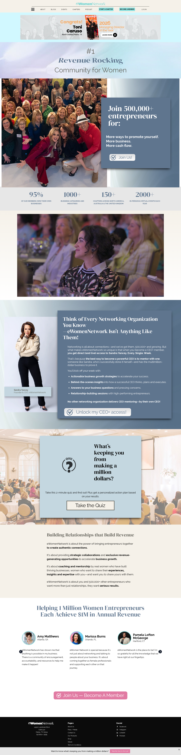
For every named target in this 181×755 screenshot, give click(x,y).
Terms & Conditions (74, 745)
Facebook (122, 726)
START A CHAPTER (106, 9)
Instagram (122, 730)
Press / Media (72, 730)
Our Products (72, 736)
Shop (69, 739)
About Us (71, 726)
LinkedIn (122, 733)
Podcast (122, 736)
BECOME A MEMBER (127, 9)
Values (70, 742)
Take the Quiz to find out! (120, 751)
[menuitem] (43, 9)
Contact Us (71, 733)
